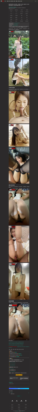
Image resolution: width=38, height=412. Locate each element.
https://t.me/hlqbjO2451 (12, 371)
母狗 (15, 349)
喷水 (11, 349)
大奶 (13, 349)
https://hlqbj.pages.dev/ (12, 364)
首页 (9, 7)
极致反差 (14, 7)
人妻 (9, 349)
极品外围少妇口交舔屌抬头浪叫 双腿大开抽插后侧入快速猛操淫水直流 (16, 343)
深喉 (17, 349)
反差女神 (11, 7)
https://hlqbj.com (16, 24)
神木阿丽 (9, 8)
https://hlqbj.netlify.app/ (12, 362)
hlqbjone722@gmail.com (15, 25)
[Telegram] (35, 1)
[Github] (36, 1)
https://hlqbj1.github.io (12, 365)
